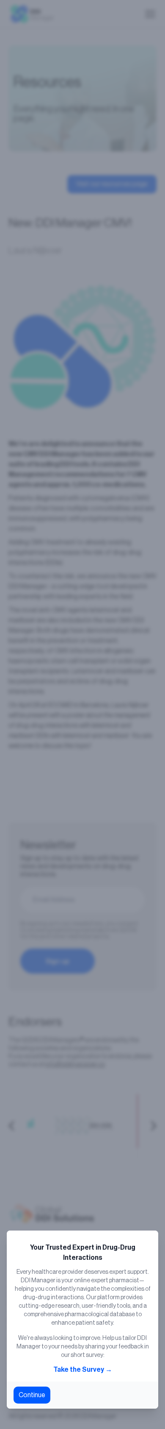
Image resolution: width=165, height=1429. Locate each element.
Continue (32, 1395)
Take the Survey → (82, 1369)
